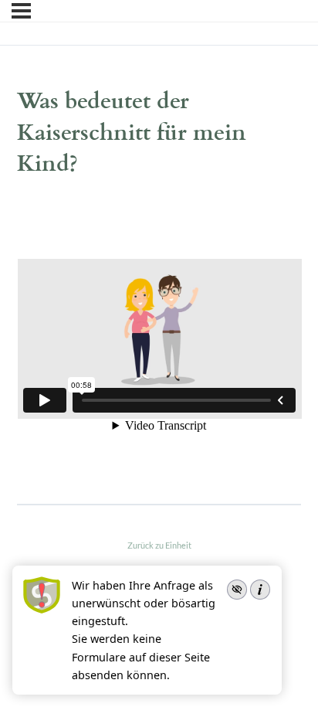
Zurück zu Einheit (159, 545)
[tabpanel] (159, 341)
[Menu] (21, 11)
